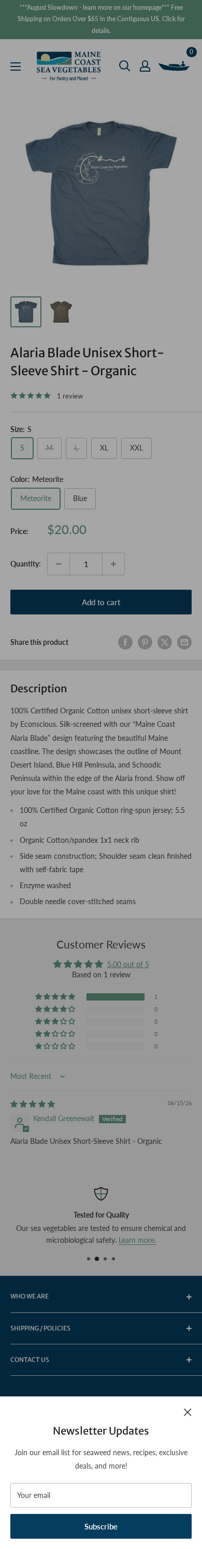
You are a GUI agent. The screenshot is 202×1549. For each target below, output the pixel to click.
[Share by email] (184, 642)
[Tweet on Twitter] (164, 642)
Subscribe (101, 1526)
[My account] (145, 66)
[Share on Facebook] (125, 642)
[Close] (188, 1411)
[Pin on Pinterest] (145, 642)
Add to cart (101, 602)
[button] (56, 997)
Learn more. (137, 1240)
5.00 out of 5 (128, 964)
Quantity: (25, 563)
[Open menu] (15, 66)
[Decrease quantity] (58, 564)
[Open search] (125, 66)
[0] (175, 66)
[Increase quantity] (113, 564)
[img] (32, 1104)
